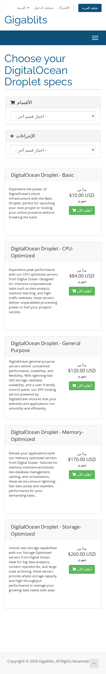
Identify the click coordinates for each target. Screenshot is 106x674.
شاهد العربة (90, 8)
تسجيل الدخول (44, 7)
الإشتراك (63, 7)
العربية (21, 7)
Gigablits (25, 19)
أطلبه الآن (84, 210)
